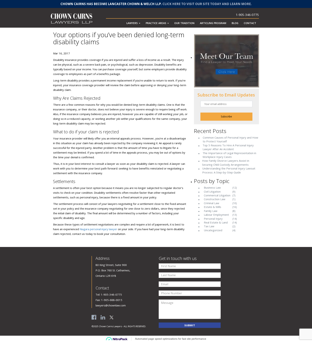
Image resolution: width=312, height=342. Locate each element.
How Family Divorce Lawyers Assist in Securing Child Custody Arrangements (225, 162)
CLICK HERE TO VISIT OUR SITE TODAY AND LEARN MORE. (207, 4)
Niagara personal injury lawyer (98, 229)
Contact (250, 23)
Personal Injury (213, 218)
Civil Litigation (212, 191)
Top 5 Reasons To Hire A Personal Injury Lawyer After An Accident (228, 147)
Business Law (212, 187)
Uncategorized (213, 230)
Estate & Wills (212, 207)
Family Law (210, 211)
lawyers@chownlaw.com (111, 305)
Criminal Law (211, 203)
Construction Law (214, 199)
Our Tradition (184, 23)
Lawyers (132, 23)
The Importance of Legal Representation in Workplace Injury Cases (229, 155)
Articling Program (213, 23)
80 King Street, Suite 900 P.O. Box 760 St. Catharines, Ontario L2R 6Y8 (113, 270)
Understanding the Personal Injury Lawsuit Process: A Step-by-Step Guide (228, 170)
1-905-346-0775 (247, 15)
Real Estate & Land (216, 222)
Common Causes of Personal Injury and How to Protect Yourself (230, 139)
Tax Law (209, 226)
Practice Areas (156, 23)
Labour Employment (216, 214)
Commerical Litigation (217, 195)
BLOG (235, 23)
